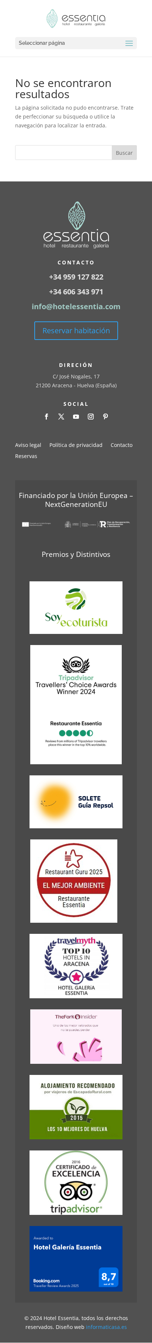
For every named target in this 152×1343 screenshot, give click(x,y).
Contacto (121, 445)
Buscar (124, 152)
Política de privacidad (76, 445)
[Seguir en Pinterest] (105, 416)
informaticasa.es (106, 1326)
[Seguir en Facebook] (46, 416)
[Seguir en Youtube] (76, 416)
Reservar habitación (76, 330)
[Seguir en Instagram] (91, 416)
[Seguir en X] (61, 416)
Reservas (26, 457)
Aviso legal (28, 445)
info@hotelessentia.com (76, 306)
